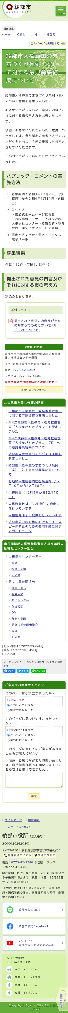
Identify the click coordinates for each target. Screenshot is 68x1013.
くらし (21, 34)
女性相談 (17, 606)
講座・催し (19, 588)
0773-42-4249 (24, 370)
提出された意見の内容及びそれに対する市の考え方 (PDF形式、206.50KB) (37, 325)
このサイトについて (18, 827)
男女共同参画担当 (21, 581)
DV (14, 612)
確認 (34, 796)
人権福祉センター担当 (25, 556)
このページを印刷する (45, 43)
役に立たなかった (22, 710)
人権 (35, 34)
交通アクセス (47, 855)
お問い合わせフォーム (34, 390)
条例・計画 (19, 618)
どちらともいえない (23, 705)
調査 (14, 631)
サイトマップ (13, 820)
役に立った (17, 700)
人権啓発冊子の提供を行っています (35, 515)
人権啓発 (49, 34)
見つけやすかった (22, 730)
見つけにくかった (22, 740)
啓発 (14, 563)
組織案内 (34, 820)
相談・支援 (19, 569)
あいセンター (20, 600)
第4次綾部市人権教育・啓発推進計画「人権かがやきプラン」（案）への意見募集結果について (34, 443)
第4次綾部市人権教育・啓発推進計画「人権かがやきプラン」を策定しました (35, 427)
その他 (16, 575)
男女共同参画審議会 (25, 624)
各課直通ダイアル (19, 855)
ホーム (6, 34)
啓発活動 (17, 594)
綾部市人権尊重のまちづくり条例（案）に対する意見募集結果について (35, 470)
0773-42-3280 (22, 862)
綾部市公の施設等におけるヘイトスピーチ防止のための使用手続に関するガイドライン (35, 526)
